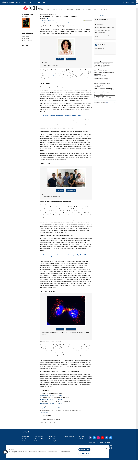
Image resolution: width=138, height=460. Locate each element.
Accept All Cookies (84, 449)
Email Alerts (80, 9)
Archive (24, 441)
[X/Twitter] (94, 437)
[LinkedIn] (106, 437)
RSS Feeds (80, 438)
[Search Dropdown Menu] (124, 2)
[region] (57, 451)
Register (128, 2)
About (88, 9)
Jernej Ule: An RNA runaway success (102, 65)
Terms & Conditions (69, 436)
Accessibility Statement (54, 441)
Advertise (67, 438)
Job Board (103, 9)
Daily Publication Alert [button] (100, 51)
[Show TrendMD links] (114, 102)
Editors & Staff (52, 436)
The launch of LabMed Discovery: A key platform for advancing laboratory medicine (104, 95)
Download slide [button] (71, 59)
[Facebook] (90, 437)
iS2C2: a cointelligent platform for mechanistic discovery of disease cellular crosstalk (104, 83)
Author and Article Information (48, 20)
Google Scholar (44, 395)
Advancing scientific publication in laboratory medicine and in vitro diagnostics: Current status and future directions (104, 90)
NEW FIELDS (25, 36)
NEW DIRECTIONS (27, 40)
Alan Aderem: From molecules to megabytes (103, 61)
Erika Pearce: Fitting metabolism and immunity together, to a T (104, 73)
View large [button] (60, 59)
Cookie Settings (84, 453)
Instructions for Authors (39, 438)
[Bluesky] (110, 437)
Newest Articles (25, 436)
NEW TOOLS (25, 38)
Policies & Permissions (54, 438)
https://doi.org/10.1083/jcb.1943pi (62, 22)
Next (35, 30)
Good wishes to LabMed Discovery (101, 78)
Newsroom (67, 443)
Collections (69, 9)
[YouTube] (102, 437)
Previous (26, 30)
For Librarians (37, 441)
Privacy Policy (81, 436)
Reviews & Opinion (57, 9)
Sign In (132, 2)
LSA (43, 2)
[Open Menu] (10, 2)
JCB (25, 2)
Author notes (25, 45)
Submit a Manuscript (38, 436)
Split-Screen (46, 25)
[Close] (106, 448)
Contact (66, 441)
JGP (34, 2)
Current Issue (25, 438)
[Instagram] (98, 437)
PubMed (60, 395)
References (25, 43)
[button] (53, 25)
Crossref (52, 395)
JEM (29, 2)
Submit (95, 9)
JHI (39, 2)
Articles (46, 9)
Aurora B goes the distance (100, 69)
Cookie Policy (52, 443)
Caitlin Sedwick (43, 18)
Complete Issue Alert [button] (100, 48)
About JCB (36, 443)
